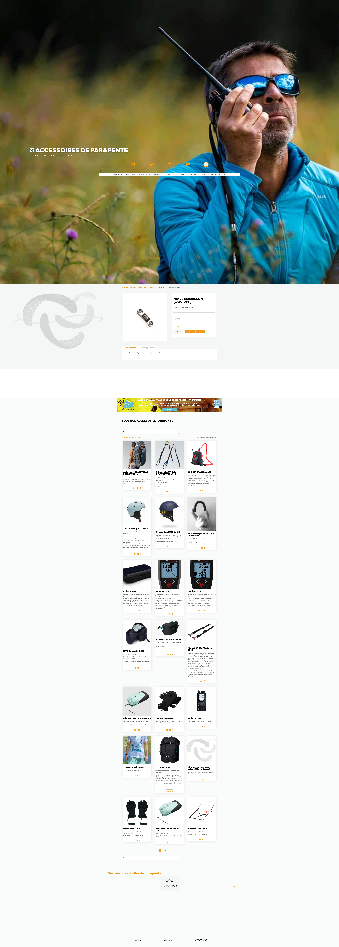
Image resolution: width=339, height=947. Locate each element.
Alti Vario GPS (140, 174)
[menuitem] (247, 3)
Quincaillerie (195, 174)
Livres (187, 174)
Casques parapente (159, 174)
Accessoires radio (129, 174)
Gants (182, 174)
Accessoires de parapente (138, 287)
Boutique (125, 287)
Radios (203, 174)
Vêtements (222, 174)
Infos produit (148, 347)
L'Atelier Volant (169, 409)
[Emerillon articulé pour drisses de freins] (145, 340)
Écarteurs (175, 174)
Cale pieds (149, 174)
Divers (168, 174)
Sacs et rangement (212, 174)
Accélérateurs (117, 174)
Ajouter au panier (195, 331)
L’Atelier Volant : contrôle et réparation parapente (169, 399)
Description (130, 347)
